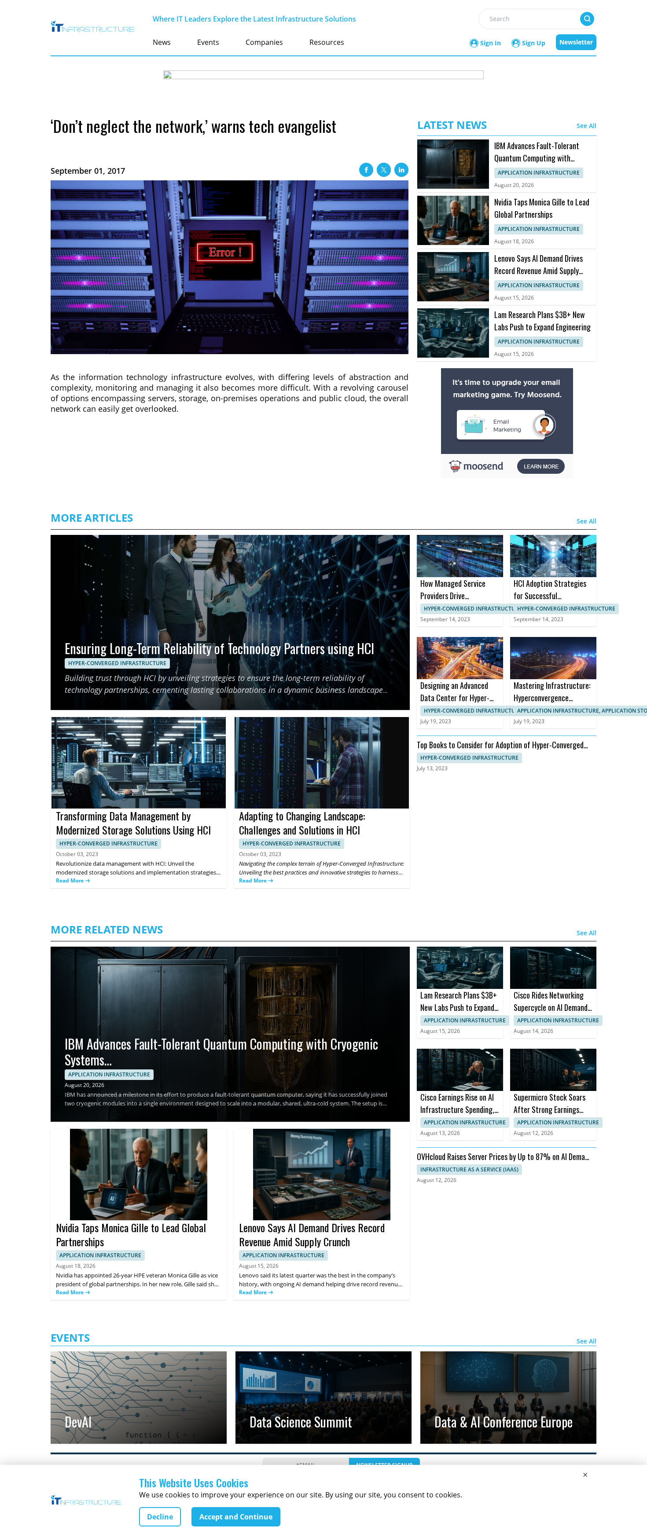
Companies (264, 42)
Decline (160, 1517)
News (162, 42)
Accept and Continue (235, 1517)
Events (208, 42)
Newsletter (576, 42)
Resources (326, 42)
